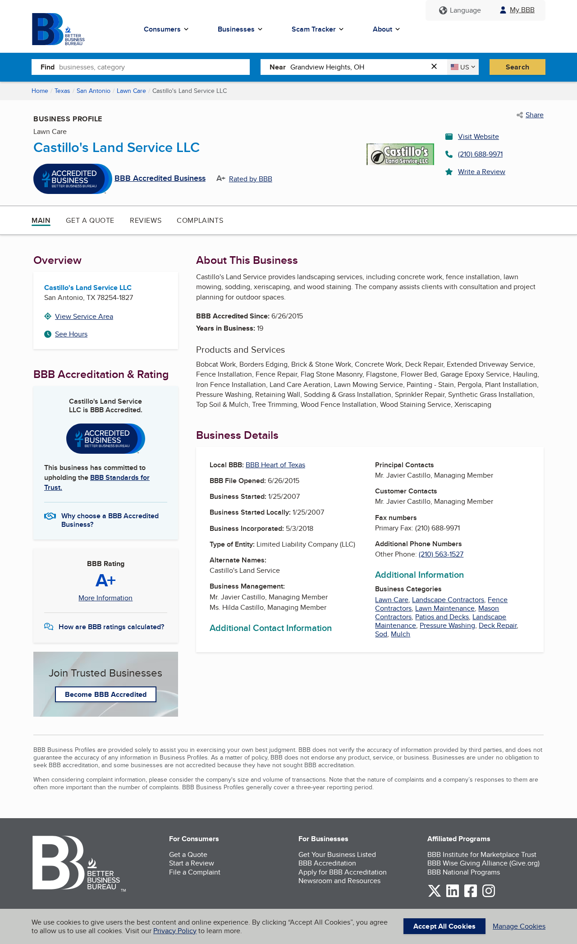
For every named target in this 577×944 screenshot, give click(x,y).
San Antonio (93, 90)
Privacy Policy (175, 931)
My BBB (522, 9)
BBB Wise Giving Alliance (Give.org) (483, 863)
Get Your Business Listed (337, 854)
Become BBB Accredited (106, 694)
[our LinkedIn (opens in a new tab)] (452, 895)
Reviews (145, 220)
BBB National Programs (463, 872)
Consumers (162, 29)
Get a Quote (90, 220)
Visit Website (478, 136)
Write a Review (481, 171)
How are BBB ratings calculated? (111, 627)
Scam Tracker (314, 29)
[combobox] (154, 67)
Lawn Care (131, 90)
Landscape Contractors (448, 599)
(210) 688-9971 (480, 154)
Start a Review (191, 863)
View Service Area (84, 316)
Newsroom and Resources (339, 880)
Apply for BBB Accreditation (342, 872)
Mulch (400, 634)
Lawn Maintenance (445, 608)
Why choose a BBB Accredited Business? (110, 520)
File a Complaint (194, 872)
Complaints (200, 220)
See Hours (71, 334)
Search (517, 67)
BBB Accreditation (327, 863)
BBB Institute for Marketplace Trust (481, 854)
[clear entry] (436, 67)
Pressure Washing (447, 625)
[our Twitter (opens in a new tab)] (434, 895)
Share (535, 115)
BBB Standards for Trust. (97, 482)
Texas (62, 90)
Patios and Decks (442, 617)
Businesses (236, 29)
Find (48, 67)
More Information (105, 598)
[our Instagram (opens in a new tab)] (488, 895)
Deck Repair (498, 625)
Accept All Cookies (444, 926)
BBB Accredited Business (160, 179)
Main (41, 220)
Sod (381, 634)
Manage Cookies (519, 926)
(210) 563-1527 (441, 554)
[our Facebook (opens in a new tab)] (470, 895)
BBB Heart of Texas (275, 465)
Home (40, 90)
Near (278, 67)
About (382, 29)
